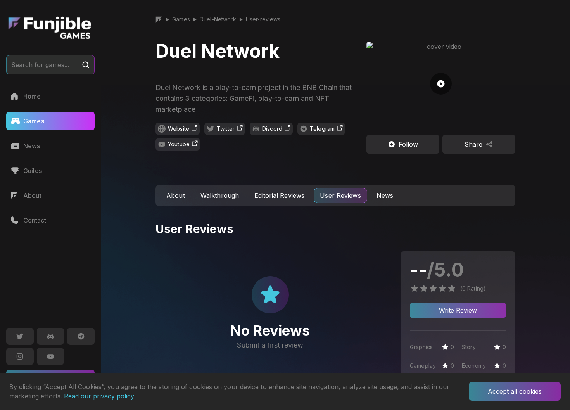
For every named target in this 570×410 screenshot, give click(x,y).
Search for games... (40, 65)
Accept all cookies (515, 391)
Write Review (458, 310)
